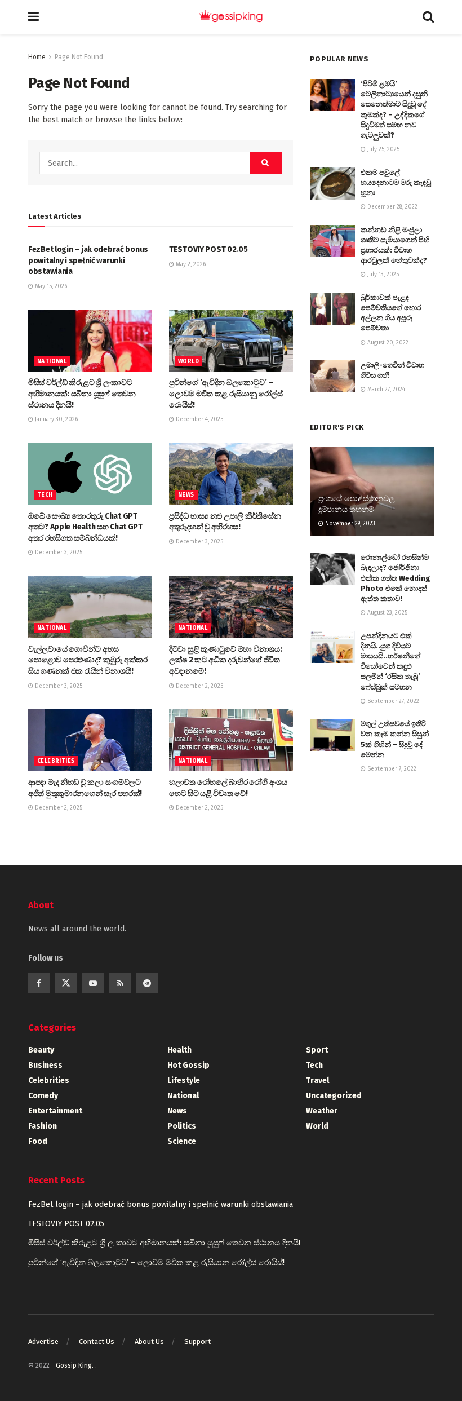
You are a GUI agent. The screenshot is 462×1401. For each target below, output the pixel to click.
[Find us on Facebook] (39, 983)
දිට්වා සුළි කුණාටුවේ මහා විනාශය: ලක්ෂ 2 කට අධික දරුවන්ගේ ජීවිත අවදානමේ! (225, 660)
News (186, 495)
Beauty (41, 1050)
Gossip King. (75, 1365)
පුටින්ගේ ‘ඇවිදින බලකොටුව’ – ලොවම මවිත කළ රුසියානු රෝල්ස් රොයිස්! (226, 393)
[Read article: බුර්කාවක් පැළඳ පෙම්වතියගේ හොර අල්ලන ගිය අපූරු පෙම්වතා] (332, 309)
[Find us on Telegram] (147, 983)
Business (45, 1065)
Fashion (42, 1126)
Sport (317, 1050)
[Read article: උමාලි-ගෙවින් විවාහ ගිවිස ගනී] (332, 376)
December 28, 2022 (391, 207)
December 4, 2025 (198, 419)
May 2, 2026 (190, 264)
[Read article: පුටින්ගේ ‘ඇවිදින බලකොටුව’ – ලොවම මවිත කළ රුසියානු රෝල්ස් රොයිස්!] (231, 341)
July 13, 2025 (382, 274)
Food (37, 1141)
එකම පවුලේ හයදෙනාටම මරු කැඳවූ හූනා (396, 182)
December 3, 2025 (57, 552)
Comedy (43, 1096)
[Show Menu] (33, 17)
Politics (181, 1126)
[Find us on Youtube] (93, 983)
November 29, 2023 (349, 523)
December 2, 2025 (198, 686)
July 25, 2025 (382, 149)
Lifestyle (183, 1080)
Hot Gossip (188, 1065)
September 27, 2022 (392, 701)
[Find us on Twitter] (66, 983)
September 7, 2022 (391, 769)
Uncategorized (334, 1096)
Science (181, 1141)
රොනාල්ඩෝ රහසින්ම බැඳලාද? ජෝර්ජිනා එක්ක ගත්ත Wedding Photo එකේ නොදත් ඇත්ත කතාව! (395, 578)
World (188, 361)
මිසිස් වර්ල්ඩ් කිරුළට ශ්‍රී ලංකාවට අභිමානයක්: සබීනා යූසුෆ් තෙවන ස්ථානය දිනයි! (82, 393)
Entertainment (55, 1111)
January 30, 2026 (55, 419)
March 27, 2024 (385, 389)
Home (37, 57)
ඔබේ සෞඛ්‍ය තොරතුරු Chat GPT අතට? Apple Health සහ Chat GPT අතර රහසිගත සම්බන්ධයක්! (85, 527)
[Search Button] (428, 17)
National (51, 361)
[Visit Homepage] (231, 17)
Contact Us (96, 1341)
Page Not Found (79, 57)
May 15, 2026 (50, 286)
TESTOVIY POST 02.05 (208, 249)
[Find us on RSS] (120, 983)
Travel (317, 1080)
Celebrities (55, 761)
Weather (321, 1111)
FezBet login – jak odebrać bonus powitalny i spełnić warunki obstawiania (88, 260)
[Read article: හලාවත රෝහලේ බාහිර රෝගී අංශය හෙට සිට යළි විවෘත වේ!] (231, 740)
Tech (45, 495)
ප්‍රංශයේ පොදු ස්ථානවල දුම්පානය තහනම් (356, 504)
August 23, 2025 (386, 612)
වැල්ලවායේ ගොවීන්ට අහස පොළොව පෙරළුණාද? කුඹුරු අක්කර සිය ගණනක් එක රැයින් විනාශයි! (88, 660)
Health (179, 1050)
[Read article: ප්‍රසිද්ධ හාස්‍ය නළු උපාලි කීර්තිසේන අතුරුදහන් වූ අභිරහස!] (231, 474)
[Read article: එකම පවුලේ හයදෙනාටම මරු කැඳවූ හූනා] (332, 183)
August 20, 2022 (387, 342)
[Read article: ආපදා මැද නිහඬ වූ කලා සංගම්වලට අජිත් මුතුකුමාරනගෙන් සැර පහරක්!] (90, 740)
